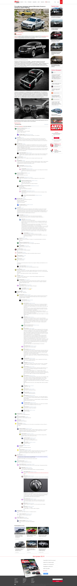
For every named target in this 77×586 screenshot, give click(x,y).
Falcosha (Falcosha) (19, 423)
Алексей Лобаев (28, 464)
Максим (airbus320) (19, 291)
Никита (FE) (20, 238)
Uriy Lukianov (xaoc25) (22, 204)
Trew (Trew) (18, 275)
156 (24, 533)
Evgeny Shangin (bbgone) (22, 152)
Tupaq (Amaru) (26, 362)
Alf (23, 238)
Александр (26, 165)
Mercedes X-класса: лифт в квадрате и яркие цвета (43, 536)
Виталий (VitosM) (19, 510)
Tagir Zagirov (28, 204)
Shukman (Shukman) (20, 255)
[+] (17, 133)
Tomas (26, 219)
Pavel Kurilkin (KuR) (19, 252)
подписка (57, 581)
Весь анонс (45, 570)
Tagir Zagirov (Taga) (22, 134)
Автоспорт (16, 582)
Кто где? (24, 581)
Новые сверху (46, 124)
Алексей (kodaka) (21, 165)
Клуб (23, 582)
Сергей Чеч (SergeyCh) (22, 428)
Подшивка (25, 578)
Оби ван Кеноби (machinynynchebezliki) (24, 185)
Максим (26, 294)
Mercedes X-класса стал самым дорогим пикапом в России (31, 549)
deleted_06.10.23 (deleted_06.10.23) (22, 128)
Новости (15, 32)
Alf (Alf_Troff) (18, 137)
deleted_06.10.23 (27, 134)
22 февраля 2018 (20, 32)
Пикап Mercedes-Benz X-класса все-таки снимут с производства (19, 536)
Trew (25, 279)
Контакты (33, 581)
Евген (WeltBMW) (21, 245)
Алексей (27, 168)
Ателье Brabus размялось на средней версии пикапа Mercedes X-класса (19, 549)
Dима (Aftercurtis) (19, 143)
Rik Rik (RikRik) (21, 445)
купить (46, 573)
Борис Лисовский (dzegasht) (21, 416)
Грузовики (16, 581)
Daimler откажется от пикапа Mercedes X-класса (31, 536)
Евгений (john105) (21, 279)
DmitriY (30, 358)
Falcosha (27, 428)
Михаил (30, 349)
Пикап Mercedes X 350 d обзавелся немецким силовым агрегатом (42, 549)
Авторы (32, 578)
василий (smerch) (19, 413)
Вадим (32, 471)
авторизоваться (21, 126)
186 (36, 533)
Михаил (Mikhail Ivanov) (22, 284)
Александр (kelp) (19, 160)
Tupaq (30, 328)
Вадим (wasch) (23, 467)
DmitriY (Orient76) (19, 258)
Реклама (32, 582)
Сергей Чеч (28, 433)
